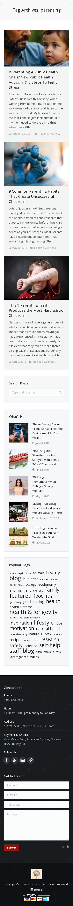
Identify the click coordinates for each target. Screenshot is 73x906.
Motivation (22, 628)
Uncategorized (19, 657)
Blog (15, 578)
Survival (57, 652)
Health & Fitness (21, 607)
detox (13, 584)
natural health (49, 628)
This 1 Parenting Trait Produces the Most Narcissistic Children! (36, 310)
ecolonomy (47, 584)
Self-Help (49, 645)
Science (31, 646)
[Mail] (22, 760)
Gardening (15, 602)
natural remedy (18, 634)
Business (30, 578)
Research (50, 639)
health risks (16, 617)
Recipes (16, 639)
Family (52, 589)
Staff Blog (22, 650)
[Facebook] (6, 760)
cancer (44, 579)
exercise (38, 590)
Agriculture (24, 573)
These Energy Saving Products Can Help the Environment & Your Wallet (47, 431)
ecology (31, 584)
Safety (16, 645)
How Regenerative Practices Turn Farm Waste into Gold (45, 532)
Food (38, 596)
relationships (32, 640)
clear (63, 847)
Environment (20, 590)
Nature (34, 634)
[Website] (30, 760)
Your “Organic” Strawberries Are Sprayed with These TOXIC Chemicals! (45, 457)
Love (59, 623)
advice (13, 573)
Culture (54, 579)
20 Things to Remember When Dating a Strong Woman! (44, 484)
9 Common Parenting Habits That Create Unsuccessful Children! (34, 196)
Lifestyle (44, 622)
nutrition (57, 634)
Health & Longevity (34, 612)
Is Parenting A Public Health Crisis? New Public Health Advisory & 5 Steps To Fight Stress (33, 79)
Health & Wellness (49, 133)
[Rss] (14, 760)
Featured (21, 595)
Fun (49, 596)
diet (21, 584)
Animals (38, 573)
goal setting (33, 601)
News (46, 633)
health (53, 601)
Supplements (43, 651)
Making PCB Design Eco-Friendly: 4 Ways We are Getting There (47, 508)
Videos (34, 657)
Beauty (53, 572)
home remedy (32, 617)
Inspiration (21, 623)
